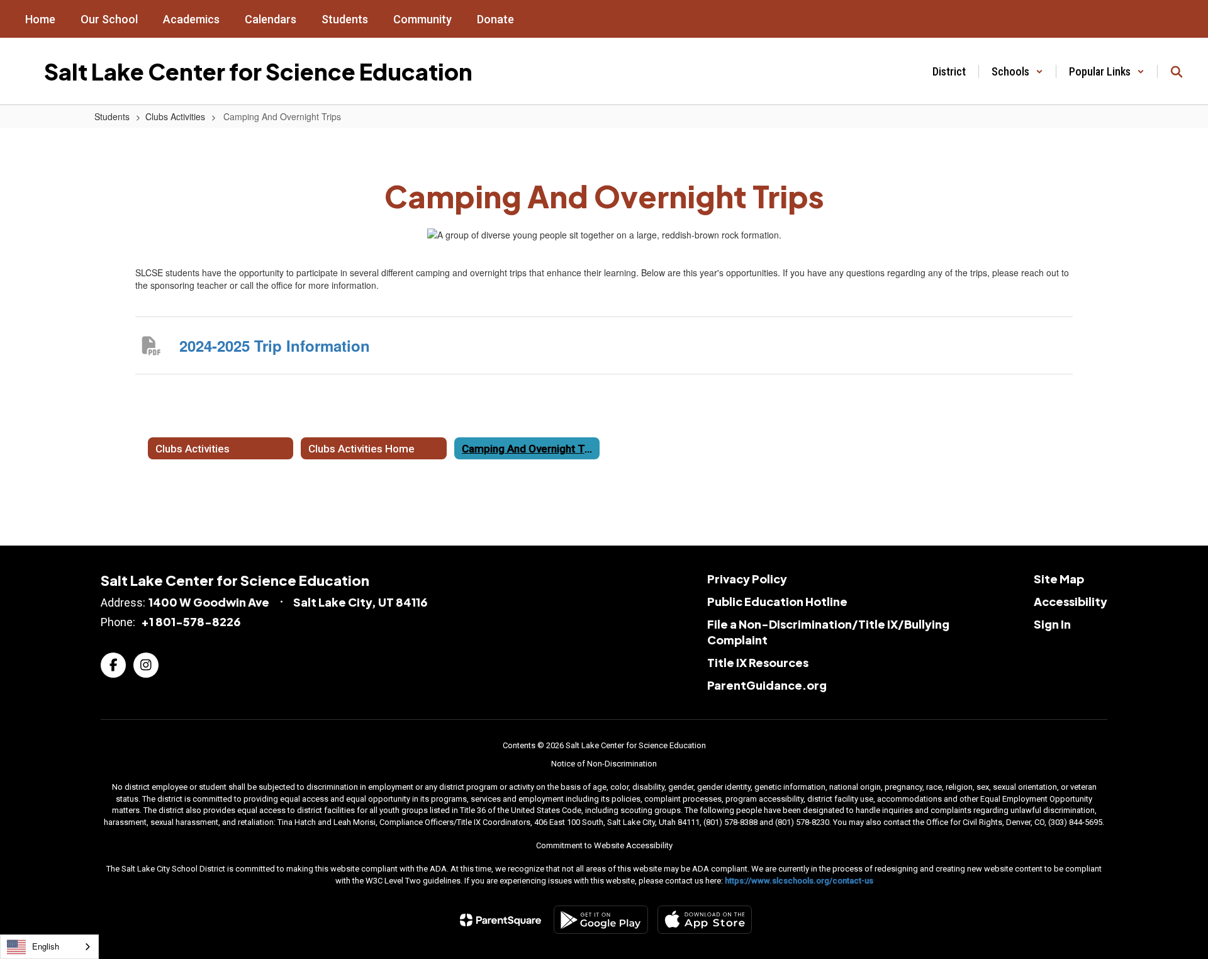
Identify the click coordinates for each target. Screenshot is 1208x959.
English (45, 946)
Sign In (1052, 624)
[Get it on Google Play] (601, 920)
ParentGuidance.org (767, 685)
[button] (1017, 71)
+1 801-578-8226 (190, 621)
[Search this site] (1176, 71)
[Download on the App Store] (704, 920)
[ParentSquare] (500, 920)
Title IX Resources (757, 662)
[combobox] (49, 946)
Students (112, 116)
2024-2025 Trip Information (274, 345)
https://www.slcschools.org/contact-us (799, 880)
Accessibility (1070, 601)
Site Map (1059, 578)
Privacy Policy (747, 578)
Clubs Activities (175, 116)
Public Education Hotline (777, 601)
